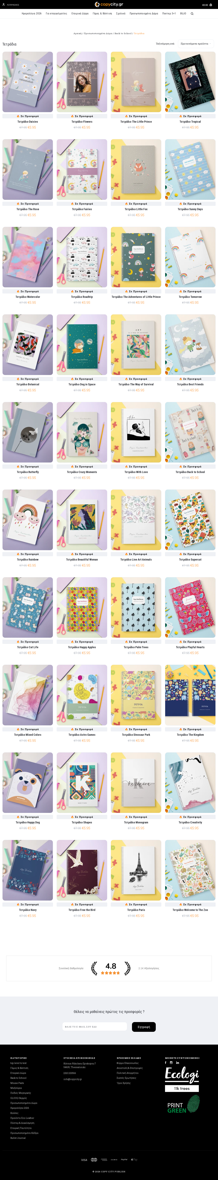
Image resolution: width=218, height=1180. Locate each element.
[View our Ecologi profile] (182, 1077)
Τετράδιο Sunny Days (190, 209)
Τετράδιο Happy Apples (82, 647)
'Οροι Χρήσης (124, 1083)
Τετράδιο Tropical (190, 121)
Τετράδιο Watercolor (27, 296)
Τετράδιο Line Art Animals (136, 559)
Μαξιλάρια (16, 1087)
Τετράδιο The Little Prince (136, 121)
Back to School (18, 1077)
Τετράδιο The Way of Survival (136, 384)
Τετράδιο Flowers (81, 121)
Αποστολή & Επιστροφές (130, 1067)
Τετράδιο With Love (136, 472)
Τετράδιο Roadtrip (82, 296)
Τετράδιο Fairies (82, 209)
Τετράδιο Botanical (27, 384)
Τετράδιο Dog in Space (81, 384)
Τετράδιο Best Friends (190, 384)
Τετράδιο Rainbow (27, 559)
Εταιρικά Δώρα (80, 13)
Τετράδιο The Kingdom (190, 734)
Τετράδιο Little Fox (136, 209)
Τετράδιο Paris (136, 910)
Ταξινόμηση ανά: (165, 43)
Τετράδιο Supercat (190, 559)
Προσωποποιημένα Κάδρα (24, 1132)
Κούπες (14, 1113)
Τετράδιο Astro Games (81, 734)
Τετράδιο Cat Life (27, 647)
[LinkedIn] (177, 1063)
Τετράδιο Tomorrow (190, 296)
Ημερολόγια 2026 (32, 13)
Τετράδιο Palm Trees (136, 647)
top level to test (18, 1063)
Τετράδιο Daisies (27, 121)
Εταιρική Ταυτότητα (21, 1128)
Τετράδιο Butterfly (28, 472)
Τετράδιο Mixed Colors (27, 734)
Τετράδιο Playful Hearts (190, 647)
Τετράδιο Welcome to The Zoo (190, 910)
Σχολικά (120, 13)
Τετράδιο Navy (28, 910)
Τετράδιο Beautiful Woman (82, 559)
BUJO (183, 13)
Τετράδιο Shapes (82, 822)
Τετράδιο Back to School (190, 472)
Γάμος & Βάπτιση (102, 13)
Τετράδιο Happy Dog (28, 822)
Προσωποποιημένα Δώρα (144, 13)
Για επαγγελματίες (56, 13)
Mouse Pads (17, 1083)
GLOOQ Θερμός (18, 1098)
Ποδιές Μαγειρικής (20, 1092)
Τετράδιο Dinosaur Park (136, 734)
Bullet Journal (18, 1137)
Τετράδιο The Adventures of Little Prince (136, 296)
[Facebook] (165, 1063)
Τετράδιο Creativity (190, 822)
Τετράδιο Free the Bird (81, 910)
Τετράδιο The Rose (27, 209)
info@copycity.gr (73, 1079)
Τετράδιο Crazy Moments (82, 472)
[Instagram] (171, 1063)
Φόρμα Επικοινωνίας (128, 1063)
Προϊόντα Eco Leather (22, 1117)
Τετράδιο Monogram (136, 822)
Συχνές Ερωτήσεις (126, 1077)
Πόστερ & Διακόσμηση (22, 1122)
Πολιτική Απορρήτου (128, 1072)
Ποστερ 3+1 (169, 13)
